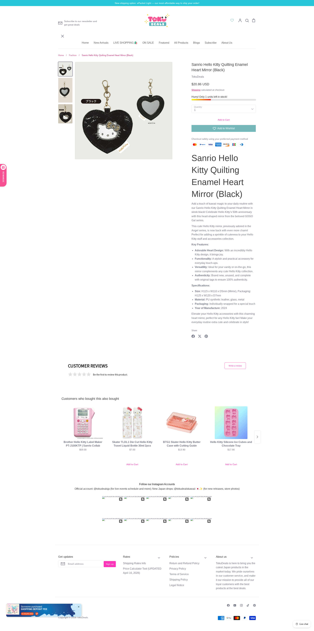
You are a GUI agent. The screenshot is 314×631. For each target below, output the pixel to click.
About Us (226, 42)
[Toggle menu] (60, 17)
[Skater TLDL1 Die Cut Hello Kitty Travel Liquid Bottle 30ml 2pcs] (132, 422)
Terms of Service (179, 574)
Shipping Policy (178, 579)
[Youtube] (235, 605)
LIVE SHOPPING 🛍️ (125, 42)
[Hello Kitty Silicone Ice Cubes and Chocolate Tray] (231, 422)
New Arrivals (101, 42)
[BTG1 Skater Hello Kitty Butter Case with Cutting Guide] (181, 422)
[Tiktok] (248, 605)
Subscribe (211, 42)
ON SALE (148, 42)
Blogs (196, 42)
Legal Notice (176, 585)
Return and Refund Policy (184, 563)
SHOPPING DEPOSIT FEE (34, 609)
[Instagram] (241, 605)
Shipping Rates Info (134, 563)
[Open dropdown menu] (159, 556)
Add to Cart (224, 119)
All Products (181, 42)
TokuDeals (198, 76)
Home (85, 42)
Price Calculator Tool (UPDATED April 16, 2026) (142, 570)
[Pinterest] (254, 605)
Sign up (110, 564)
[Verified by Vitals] (36, 613)
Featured (164, 42)
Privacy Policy (177, 568)
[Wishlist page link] (232, 20)
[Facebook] (228, 605)
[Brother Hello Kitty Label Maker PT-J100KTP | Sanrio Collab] (83, 422)
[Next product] (257, 436)
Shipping (196, 90)
